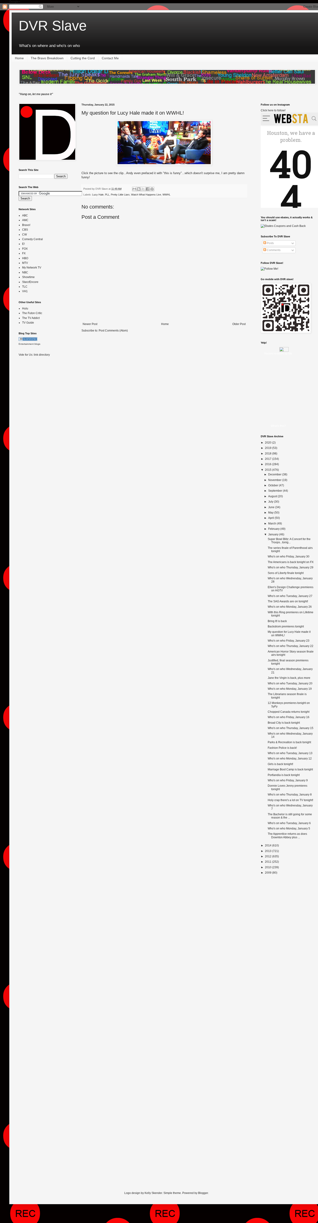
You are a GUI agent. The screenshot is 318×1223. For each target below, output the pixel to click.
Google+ (14, 1)
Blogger (203, 1193)
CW (24, 234)
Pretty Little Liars (120, 194)
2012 (268, 856)
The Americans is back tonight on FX (291, 562)
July (271, 501)
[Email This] (134, 189)
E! (23, 243)
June (271, 507)
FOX (25, 248)
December (275, 474)
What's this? (278, 426)
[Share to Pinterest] (152, 189)
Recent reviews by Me (278, 353)
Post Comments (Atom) (113, 330)
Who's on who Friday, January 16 (288, 717)
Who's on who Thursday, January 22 (290, 646)
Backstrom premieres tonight (286, 626)
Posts (270, 243)
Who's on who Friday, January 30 (288, 556)
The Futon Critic (32, 313)
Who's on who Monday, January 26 (290, 606)
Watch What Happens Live (146, 194)
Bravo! (26, 225)
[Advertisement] (37, 433)
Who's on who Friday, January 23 (288, 640)
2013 (268, 851)
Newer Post (90, 324)
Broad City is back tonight (284, 722)
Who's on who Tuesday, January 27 (290, 596)
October (273, 485)
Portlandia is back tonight (284, 775)
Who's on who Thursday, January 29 (290, 567)
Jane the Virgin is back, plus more (289, 677)
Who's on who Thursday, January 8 (290, 794)
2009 (268, 872)
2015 (268, 469)
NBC (25, 272)
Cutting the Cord (83, 58)
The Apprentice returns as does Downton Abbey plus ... (287, 835)
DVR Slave (53, 25)
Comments (273, 250)
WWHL (166, 194)
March (272, 523)
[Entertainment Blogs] (28, 339)
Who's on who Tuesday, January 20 (290, 683)
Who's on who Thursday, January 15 (290, 728)
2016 (268, 464)
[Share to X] (143, 189)
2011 (268, 861)
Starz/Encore (30, 282)
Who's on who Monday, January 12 (290, 758)
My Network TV (31, 267)
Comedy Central (32, 239)
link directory (42, 354)
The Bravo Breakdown (47, 58)
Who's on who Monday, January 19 (290, 688)
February (274, 528)
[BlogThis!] (138, 189)
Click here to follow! (273, 110)
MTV (25, 263)
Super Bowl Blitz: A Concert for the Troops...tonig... (289, 540)
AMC (25, 220)
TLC (24, 286)
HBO (25, 258)
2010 (268, 867)
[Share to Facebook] (147, 189)
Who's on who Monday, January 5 (289, 828)
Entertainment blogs (29, 344)
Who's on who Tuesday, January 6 (289, 823)
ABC (25, 215)
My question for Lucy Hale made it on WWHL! (132, 113)
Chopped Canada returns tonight (288, 711)
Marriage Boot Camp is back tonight (290, 769)
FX (24, 253)
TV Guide (28, 322)
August (273, 496)
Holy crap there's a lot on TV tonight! (290, 800)
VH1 (25, 291)
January (273, 534)
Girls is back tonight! (280, 764)
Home (19, 58)
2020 (268, 442)
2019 (268, 448)
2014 (268, 845)
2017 (268, 459)
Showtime (28, 277)
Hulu (25, 308)
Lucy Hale (98, 194)
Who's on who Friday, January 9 (288, 780)
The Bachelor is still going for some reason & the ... (290, 816)
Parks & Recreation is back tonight (289, 742)
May (271, 512)
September (275, 490)
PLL (107, 194)
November (275, 480)
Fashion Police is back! (282, 747)
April (271, 518)
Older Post (239, 324)
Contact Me (110, 58)
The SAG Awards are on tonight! (288, 601)
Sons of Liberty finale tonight (286, 573)
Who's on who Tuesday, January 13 (290, 753)
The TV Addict (31, 318)
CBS (25, 229)
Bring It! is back (277, 621)
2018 (268, 453)
